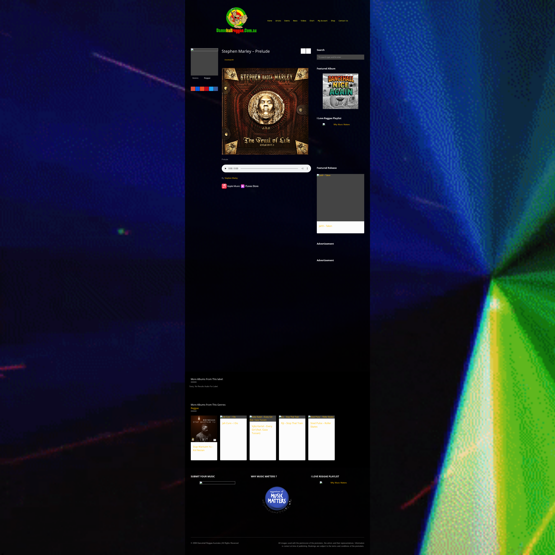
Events (287, 21)
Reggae (207, 78)
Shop (333, 21)
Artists (278, 21)
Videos (303, 21)
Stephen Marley (231, 178)
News (295, 21)
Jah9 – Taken (325, 226)
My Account (323, 21)
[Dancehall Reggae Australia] (236, 21)
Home (269, 21)
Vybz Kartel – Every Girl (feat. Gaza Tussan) (262, 430)
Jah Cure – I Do (230, 423)
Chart (312, 21)
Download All (229, 60)
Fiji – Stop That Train (292, 423)
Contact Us (343, 21)
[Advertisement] (338, 314)
